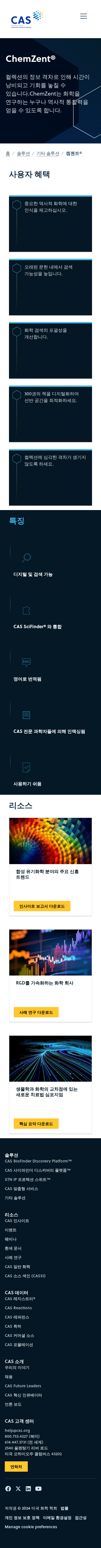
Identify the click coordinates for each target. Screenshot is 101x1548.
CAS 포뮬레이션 (19, 1344)
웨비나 (11, 1239)
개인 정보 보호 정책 (22, 1517)
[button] (83, 19)
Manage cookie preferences (31, 1527)
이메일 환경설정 (57, 1517)
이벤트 (11, 1230)
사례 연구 (13, 1257)
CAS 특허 (13, 1326)
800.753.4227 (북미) (22, 1436)
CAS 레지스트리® (20, 1298)
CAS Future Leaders (23, 1386)
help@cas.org (17, 1430)
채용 (9, 1376)
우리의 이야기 (17, 1367)
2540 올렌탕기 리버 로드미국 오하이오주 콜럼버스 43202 (33, 1451)
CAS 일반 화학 (17, 1266)
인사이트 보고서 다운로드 (42, 906)
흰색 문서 (13, 1248)
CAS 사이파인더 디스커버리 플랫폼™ (38, 1170)
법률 (64, 1508)
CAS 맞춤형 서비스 (21, 1188)
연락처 (16, 1466)
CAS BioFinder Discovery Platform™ (38, 1161)
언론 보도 (13, 1404)
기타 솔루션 (15, 1198)
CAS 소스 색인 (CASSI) (25, 1276)
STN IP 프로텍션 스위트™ (27, 1179)
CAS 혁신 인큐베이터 (23, 1395)
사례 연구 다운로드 (36, 1012)
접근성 (81, 1517)
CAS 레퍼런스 (17, 1317)
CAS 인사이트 (17, 1220)
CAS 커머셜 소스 (19, 1335)
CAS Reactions (18, 1308)
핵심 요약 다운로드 (36, 1124)
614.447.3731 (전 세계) (24, 1442)
